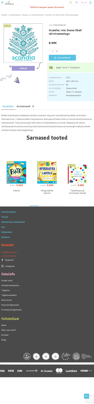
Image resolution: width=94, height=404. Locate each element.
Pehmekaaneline (73, 95)
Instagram (9, 266)
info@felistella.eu (9, 252)
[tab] (8, 107)
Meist (3, 325)
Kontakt (5, 335)
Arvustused (25, 106)
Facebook (9, 260)
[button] (34, 205)
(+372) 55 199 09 (8, 256)
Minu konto (6, 300)
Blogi (3, 340)
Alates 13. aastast (74, 92)
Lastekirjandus (15, 15)
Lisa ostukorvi (63, 57)
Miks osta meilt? (8, 330)
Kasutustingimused (10, 305)
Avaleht (4, 15)
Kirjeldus (8, 106)
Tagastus (5, 290)
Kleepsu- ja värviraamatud (32, 15)
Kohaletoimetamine (10, 285)
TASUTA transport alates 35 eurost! (47, 7)
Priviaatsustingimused (11, 309)
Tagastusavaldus (9, 295)
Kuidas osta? (7, 280)
